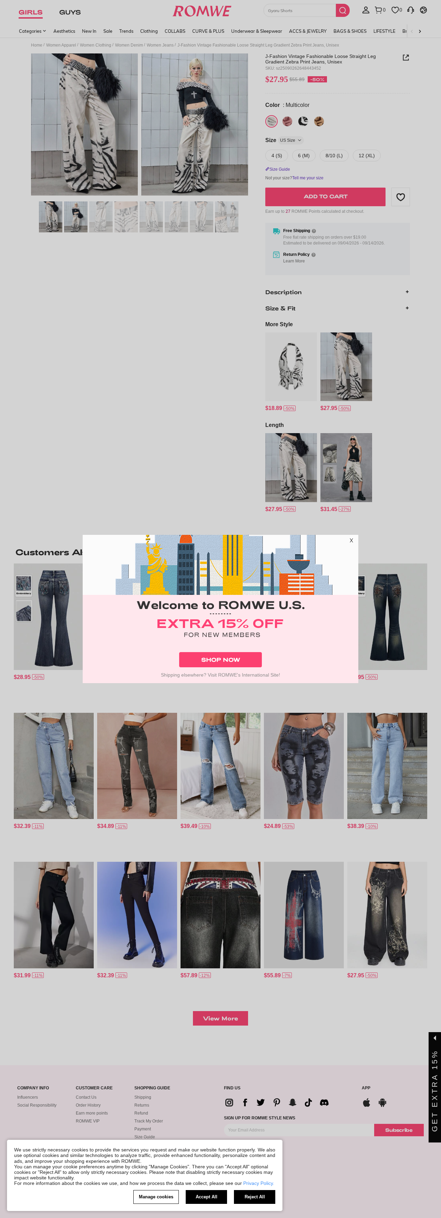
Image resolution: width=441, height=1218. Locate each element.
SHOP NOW (220, 659)
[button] (351, 542)
